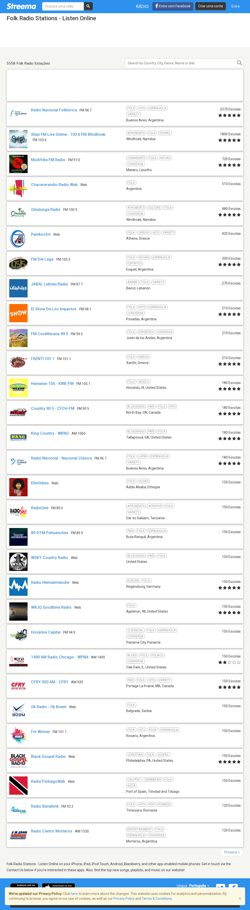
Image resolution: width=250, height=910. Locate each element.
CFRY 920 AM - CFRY (49, 682)
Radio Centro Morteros (51, 831)
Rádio (142, 6)
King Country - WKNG (50, 433)
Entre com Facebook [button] (174, 6)
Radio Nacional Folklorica (54, 110)
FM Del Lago (42, 259)
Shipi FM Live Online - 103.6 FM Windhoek (68, 134)
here (74, 894)
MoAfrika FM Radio (48, 159)
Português (198, 886)
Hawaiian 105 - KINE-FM (52, 383)
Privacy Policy (124, 898)
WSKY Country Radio (49, 557)
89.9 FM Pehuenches (49, 532)
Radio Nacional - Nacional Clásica (61, 458)
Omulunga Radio (46, 209)
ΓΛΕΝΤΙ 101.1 (42, 358)
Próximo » (232, 852)
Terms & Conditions (157, 898)
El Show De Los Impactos (54, 309)
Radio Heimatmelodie (50, 582)
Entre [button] (235, 6)
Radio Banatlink (45, 806)
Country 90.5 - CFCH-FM (52, 408)
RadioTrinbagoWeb (48, 781)
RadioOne (39, 508)
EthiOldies (40, 483)
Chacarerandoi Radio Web (54, 184)
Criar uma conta (210, 6)
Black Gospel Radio (48, 756)
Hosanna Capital (46, 632)
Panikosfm (41, 234)
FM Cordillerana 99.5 (49, 334)
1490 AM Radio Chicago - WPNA (59, 657)
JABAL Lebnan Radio (49, 284)
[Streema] (21, 6)
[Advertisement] (125, 100)
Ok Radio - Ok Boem (48, 707)
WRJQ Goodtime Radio (51, 607)
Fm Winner (40, 731)
